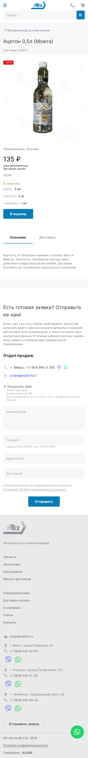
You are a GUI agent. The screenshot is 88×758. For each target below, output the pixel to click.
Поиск (81, 15)
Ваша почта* (15, 458)
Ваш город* (15, 473)
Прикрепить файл (19, 386)
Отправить (44, 501)
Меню (5, 5)
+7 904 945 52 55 (72, 5)
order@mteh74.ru (23, 375)
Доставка (47, 237)
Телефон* (13, 440)
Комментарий (16, 411)
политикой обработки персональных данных (34, 489)
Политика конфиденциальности (25, 745)
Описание (18, 237)
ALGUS (27, 752)
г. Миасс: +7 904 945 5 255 (33, 367)
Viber (59, 367)
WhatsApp (65, 367)
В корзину (18, 214)
